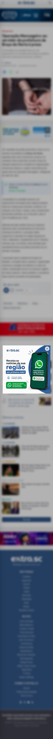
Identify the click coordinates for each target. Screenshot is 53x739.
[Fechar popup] (47, 348)
